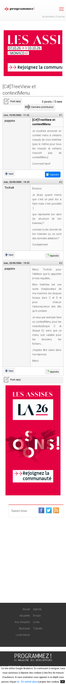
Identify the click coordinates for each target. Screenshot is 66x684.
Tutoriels (38, 628)
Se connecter (48, 16)
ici (18, 681)
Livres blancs (23, 634)
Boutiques (24, 628)
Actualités (25, 615)
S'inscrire (60, 16)
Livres (36, 622)
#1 (60, 115)
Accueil (26, 609)
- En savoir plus (28, 681)
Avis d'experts (22, 622)
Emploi (37, 615)
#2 (60, 182)
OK (62, 681)
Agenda (37, 609)
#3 (60, 263)
